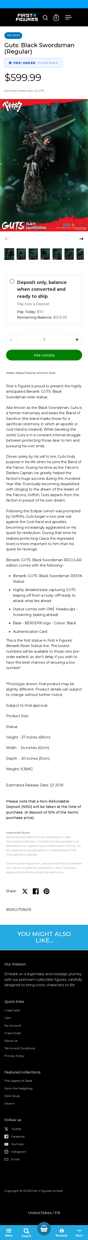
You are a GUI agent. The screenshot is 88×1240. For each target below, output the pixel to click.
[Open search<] (45, 17)
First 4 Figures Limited (47, 1191)
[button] (81, 239)
